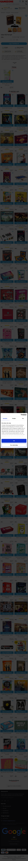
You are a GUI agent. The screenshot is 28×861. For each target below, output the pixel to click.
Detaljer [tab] (14, 418)
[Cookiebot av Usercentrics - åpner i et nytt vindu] (21, 415)
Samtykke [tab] (5, 418)
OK (14, 440)
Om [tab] (23, 418)
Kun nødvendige (14, 445)
